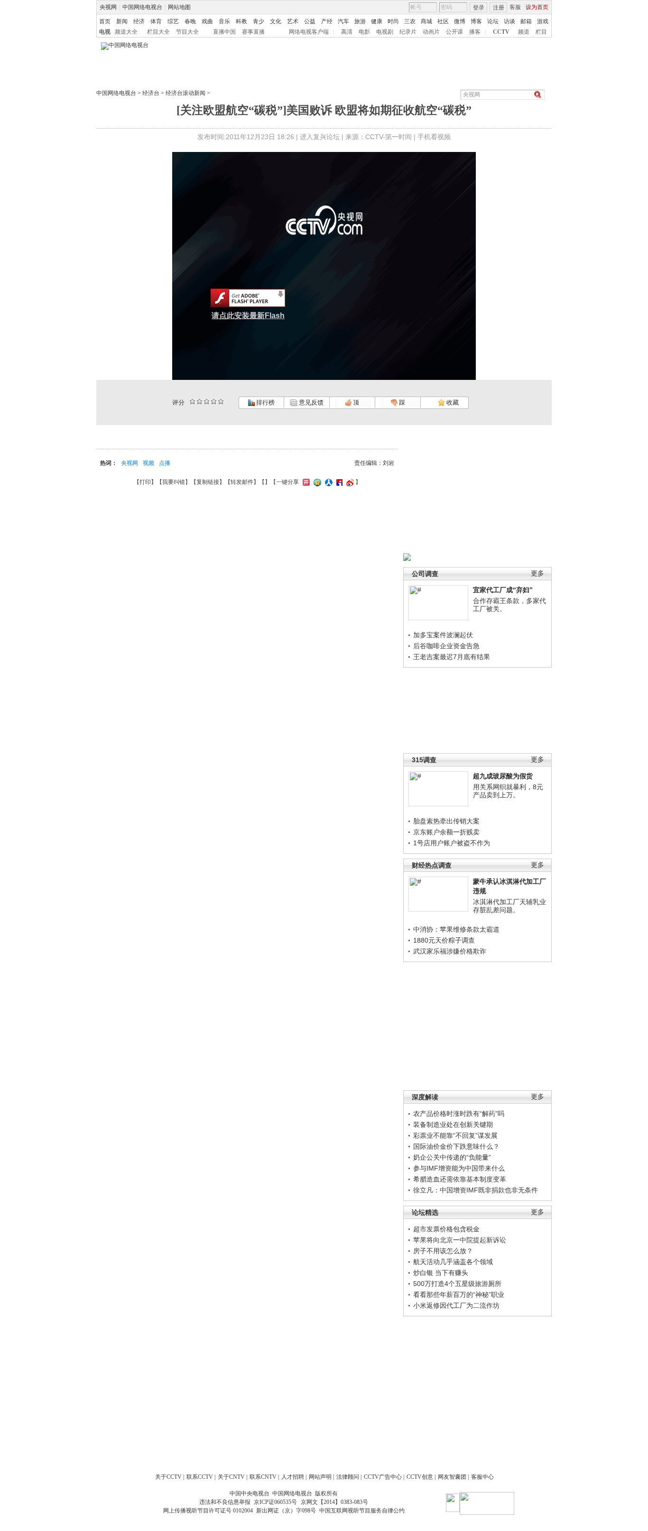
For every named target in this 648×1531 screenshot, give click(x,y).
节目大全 (187, 31)
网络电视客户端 (309, 31)
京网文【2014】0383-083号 (334, 1502)
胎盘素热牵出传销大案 (446, 821)
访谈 (509, 21)
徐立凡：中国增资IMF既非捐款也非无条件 (475, 1190)
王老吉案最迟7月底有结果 (451, 657)
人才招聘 (292, 1477)
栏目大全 (158, 31)
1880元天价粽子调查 (444, 940)
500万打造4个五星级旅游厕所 (457, 1283)
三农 (410, 21)
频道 (523, 31)
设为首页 (537, 7)
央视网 (108, 7)
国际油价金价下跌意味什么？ (456, 1146)
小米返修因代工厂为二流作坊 (456, 1305)
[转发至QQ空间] (316, 482)
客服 (515, 7)
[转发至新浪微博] (349, 482)
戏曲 (207, 21)
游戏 (542, 21)
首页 (105, 21)
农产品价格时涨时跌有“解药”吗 (458, 1113)
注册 (498, 7)
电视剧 (384, 31)
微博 (459, 21)
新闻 (122, 21)
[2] (192, 401)
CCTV (501, 31)
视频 (148, 463)
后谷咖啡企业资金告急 (446, 646)
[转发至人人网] (328, 482)
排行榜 (265, 402)
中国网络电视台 (142, 7)
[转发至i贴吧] (338, 482)
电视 (105, 31)
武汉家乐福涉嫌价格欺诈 (449, 951)
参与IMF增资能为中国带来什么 (459, 1168)
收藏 (452, 402)
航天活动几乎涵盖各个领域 (453, 1262)
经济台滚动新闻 (185, 93)
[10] (220, 401)
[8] (213, 401)
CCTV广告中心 (383, 1477)
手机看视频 (434, 137)
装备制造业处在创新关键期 (453, 1124)
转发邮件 (242, 482)
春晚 (190, 21)
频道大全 (126, 31)
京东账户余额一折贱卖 (446, 832)
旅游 (360, 21)
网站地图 (179, 7)
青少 (258, 21)
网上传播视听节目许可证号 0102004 (208, 1510)
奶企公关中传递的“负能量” (452, 1157)
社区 (443, 21)
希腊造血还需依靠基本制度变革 (459, 1179)
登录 (478, 7)
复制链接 (207, 482)
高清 (346, 31)
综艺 (173, 21)
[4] (199, 401)
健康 (376, 21)
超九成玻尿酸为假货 (503, 776)
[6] (206, 401)
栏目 (541, 31)
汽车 (343, 21)
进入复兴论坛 (320, 137)
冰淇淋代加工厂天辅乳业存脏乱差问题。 (509, 906)
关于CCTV (168, 1477)
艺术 (292, 21)
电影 (364, 31)
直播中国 (224, 31)
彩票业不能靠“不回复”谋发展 (455, 1135)
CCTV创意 (420, 1477)
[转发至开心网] (305, 482)
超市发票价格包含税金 (446, 1229)
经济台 (150, 93)
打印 (145, 482)
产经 (327, 21)
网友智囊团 (452, 1477)
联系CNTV (263, 1477)
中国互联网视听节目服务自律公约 (362, 1510)
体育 (156, 21)
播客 (475, 31)
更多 (537, 573)
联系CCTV (199, 1477)
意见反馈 (310, 402)
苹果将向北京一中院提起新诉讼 (459, 1240)
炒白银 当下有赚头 (440, 1272)
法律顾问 (347, 1477)
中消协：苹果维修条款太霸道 (456, 929)
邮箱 (526, 21)
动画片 (431, 31)
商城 (426, 21)
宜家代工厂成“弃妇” (503, 590)
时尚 (393, 21)
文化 (275, 21)
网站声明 (320, 1477)
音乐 (224, 21)
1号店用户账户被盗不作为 (451, 843)
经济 (139, 21)
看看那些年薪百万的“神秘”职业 (458, 1294)
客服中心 (482, 1477)
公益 (309, 21)
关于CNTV (231, 1477)
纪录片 (408, 31)
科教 (241, 21)
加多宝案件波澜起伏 (443, 635)
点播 (164, 463)
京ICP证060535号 (275, 1502)
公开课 (454, 31)
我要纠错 (173, 482)
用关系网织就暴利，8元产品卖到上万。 (508, 791)
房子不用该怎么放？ (443, 1251)
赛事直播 (253, 31)
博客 (476, 21)
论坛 (493, 21)
